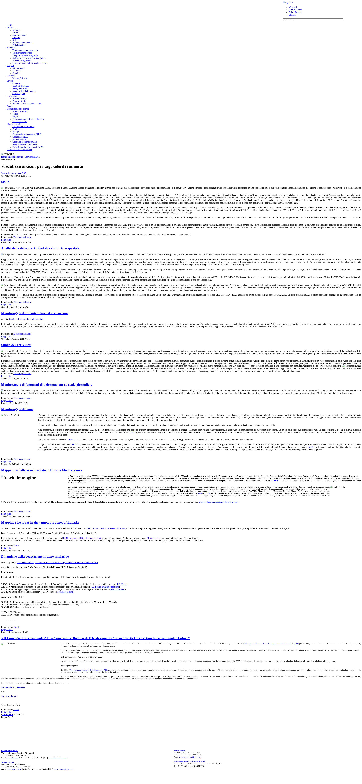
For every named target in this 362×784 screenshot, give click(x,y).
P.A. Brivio (122, 584)
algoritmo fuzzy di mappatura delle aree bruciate (218, 502)
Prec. (9, 714)
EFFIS (275, 480)
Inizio (4, 714)
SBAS (5, 182)
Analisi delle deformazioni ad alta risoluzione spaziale (40, 248)
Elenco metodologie (22, 237)
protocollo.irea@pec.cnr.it (58, 758)
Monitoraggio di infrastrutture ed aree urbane (34, 313)
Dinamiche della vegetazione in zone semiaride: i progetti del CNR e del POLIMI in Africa (57, 562)
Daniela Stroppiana (110, 587)
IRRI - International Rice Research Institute (106, 528)
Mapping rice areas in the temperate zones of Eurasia (40, 522)
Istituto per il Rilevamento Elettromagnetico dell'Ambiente (267, 644)
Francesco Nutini (65, 592)
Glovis (199, 493)
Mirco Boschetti (154, 538)
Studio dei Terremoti (16, 345)
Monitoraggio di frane (17, 409)
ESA (208, 493)
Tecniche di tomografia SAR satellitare (26, 319)
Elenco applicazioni (22, 334)
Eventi (16, 545)
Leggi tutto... (7, 240)
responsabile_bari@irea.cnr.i (190, 757)
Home (4, 157)
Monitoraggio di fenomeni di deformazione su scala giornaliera (47, 384)
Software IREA (31, 157)
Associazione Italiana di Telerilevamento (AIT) (89, 670)
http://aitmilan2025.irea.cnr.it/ (13, 687)
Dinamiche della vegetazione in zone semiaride (35, 556)
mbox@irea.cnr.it (13, 758)
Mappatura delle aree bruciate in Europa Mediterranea (41, 470)
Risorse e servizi (15, 157)
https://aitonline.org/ (9, 696)
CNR (297, 644)
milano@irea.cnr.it (14, 769)
